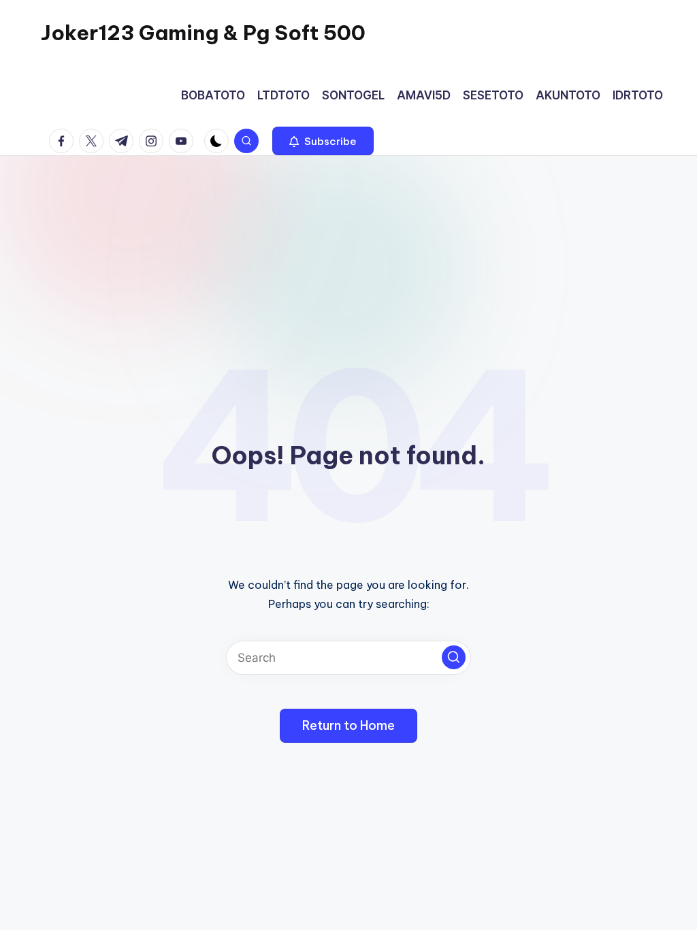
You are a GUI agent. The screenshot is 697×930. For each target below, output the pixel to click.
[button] (323, 141)
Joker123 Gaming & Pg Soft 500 (203, 33)
